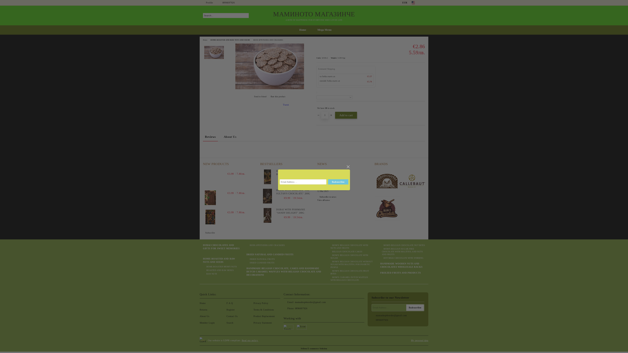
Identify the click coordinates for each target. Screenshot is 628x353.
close (348, 167)
